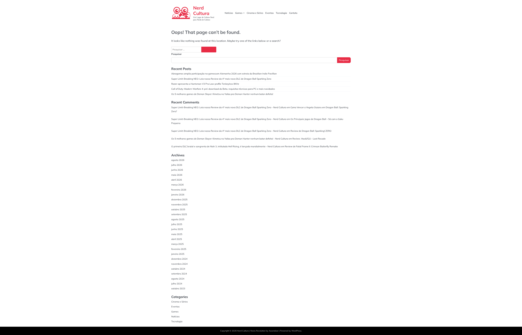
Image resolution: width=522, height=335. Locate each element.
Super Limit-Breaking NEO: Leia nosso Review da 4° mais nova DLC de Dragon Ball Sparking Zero (221, 78)
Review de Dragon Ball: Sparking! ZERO (310, 131)
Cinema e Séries (255, 13)
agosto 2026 (177, 160)
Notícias (229, 13)
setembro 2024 (179, 273)
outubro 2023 (178, 288)
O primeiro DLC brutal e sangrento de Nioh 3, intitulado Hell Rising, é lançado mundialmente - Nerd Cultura (226, 146)
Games (238, 13)
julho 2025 (176, 224)
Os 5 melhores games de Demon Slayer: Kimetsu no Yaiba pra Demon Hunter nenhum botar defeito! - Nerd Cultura (229, 138)
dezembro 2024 (179, 258)
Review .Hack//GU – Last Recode (309, 138)
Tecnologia (281, 13)
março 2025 (177, 244)
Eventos (269, 13)
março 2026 (177, 184)
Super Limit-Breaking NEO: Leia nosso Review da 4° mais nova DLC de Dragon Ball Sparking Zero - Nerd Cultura (228, 107)
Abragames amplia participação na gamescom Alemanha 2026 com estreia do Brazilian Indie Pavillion (224, 73)
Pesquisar (176, 54)
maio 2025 (176, 234)
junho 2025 (177, 229)
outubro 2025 (178, 209)
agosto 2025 (177, 219)
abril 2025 (176, 239)
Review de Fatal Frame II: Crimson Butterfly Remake (311, 146)
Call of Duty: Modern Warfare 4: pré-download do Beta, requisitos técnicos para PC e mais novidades (223, 88)
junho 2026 (177, 169)
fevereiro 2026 (178, 189)
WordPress (296, 331)
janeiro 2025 (177, 254)
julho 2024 (176, 283)
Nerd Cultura (201, 10)
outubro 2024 (178, 268)
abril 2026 (176, 179)
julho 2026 (176, 165)
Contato (293, 13)
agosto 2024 (177, 278)
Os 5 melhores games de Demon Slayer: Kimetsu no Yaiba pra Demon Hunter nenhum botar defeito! (222, 94)
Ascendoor (273, 331)
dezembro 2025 (179, 199)
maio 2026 (176, 174)
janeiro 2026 (177, 194)
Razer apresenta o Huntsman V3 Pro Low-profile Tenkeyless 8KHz (205, 83)
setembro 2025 (179, 214)
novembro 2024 (179, 263)
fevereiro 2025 (178, 249)
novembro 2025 (179, 204)
